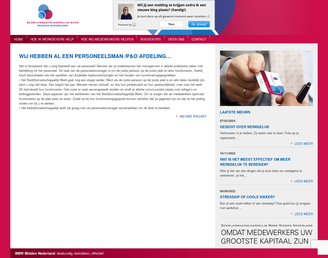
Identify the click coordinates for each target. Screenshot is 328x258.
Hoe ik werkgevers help (52, 39)
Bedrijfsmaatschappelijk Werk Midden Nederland (55, 19)
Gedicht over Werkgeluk (244, 126)
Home (18, 39)
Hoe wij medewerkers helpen (107, 39)
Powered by (125, 24)
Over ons (176, 39)
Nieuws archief (193, 116)
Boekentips (150, 39)
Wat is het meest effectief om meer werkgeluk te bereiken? (255, 162)
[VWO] (137, 24)
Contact (199, 39)
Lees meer (304, 143)
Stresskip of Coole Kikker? (247, 196)
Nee (171, 24)
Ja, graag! (199, 24)
